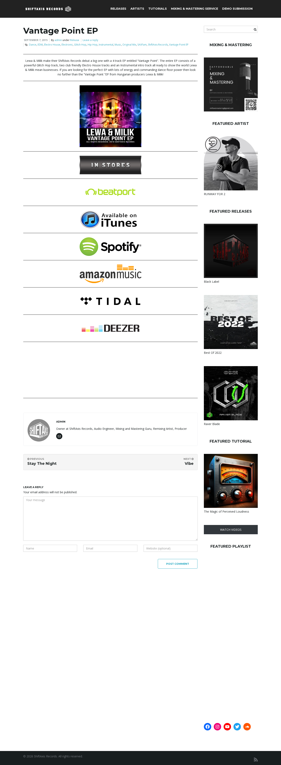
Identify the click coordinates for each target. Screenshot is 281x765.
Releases (118, 9)
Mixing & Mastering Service (194, 9)
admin (58, 40)
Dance (32, 44)
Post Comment (177, 563)
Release (74, 40)
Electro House (52, 44)
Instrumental (106, 44)
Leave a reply (90, 40)
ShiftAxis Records (158, 44)
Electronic (67, 44)
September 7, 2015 (36, 40)
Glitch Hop (80, 44)
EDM (40, 44)
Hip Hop (93, 44)
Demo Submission (237, 9)
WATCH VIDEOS (231, 530)
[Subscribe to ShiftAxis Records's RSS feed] (256, 759)
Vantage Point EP (178, 44)
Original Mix (129, 44)
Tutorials (157, 9)
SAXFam (142, 44)
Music (118, 44)
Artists (137, 9)
